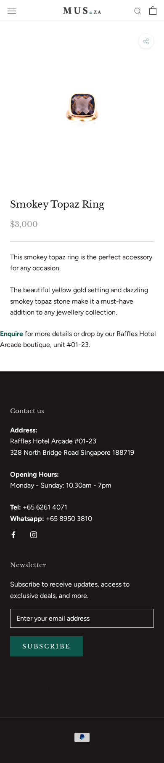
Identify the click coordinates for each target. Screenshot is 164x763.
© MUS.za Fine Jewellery (82, 689)
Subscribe (46, 646)
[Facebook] (13, 534)
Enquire (11, 334)
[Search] (138, 10)
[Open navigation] (12, 10)
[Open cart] (152, 10)
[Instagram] (33, 534)
